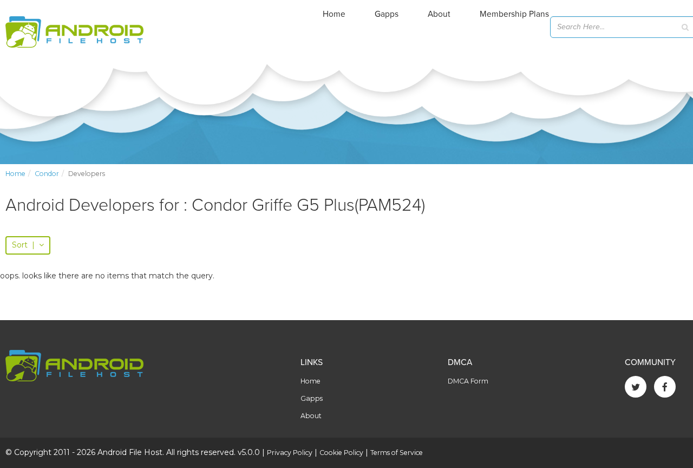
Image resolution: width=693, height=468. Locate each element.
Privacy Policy (289, 452)
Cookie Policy (341, 452)
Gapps (386, 14)
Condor (47, 174)
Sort (23, 245)
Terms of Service (396, 452)
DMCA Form (468, 381)
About (439, 14)
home (15, 174)
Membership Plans (514, 14)
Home (334, 14)
